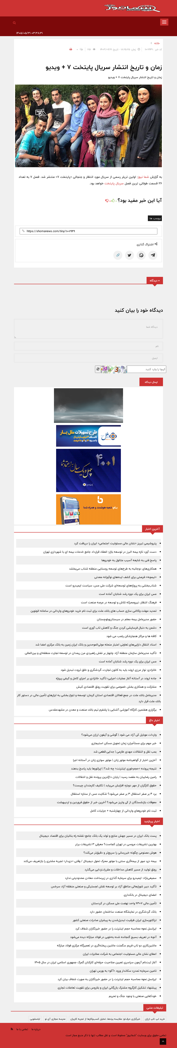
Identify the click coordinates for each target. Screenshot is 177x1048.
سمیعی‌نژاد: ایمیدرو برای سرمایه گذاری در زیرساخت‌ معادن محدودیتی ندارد (110, 878)
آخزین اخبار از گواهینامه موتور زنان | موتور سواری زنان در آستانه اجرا (114, 760)
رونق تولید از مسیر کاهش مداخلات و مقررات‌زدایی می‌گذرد (120, 869)
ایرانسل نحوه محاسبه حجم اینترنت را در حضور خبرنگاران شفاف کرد (115, 928)
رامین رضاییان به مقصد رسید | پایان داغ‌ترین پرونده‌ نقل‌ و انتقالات (116, 777)
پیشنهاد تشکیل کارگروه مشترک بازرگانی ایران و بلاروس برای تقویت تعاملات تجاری (107, 987)
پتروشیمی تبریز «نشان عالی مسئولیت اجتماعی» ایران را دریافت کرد (115, 543)
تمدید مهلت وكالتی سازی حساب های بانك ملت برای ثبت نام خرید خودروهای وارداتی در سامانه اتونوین (93, 610)
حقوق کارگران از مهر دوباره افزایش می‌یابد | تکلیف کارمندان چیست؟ (114, 785)
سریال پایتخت (114, 183)
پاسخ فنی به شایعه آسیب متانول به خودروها (128, 560)
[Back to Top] (163, 1041)
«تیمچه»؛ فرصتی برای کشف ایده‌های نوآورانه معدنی (125, 577)
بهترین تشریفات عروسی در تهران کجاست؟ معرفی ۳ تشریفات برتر (115, 844)
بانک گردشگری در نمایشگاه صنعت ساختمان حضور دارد (123, 911)
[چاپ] (70, 49)
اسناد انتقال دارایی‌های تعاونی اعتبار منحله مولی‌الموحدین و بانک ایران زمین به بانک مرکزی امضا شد (95, 644)
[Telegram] (152, 255)
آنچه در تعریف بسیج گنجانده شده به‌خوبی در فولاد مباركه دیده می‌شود (113, 937)
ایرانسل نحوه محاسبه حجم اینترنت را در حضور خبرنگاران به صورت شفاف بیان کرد (107, 979)
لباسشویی (35, 1019)
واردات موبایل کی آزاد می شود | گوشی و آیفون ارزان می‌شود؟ (118, 734)
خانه (157, 43)
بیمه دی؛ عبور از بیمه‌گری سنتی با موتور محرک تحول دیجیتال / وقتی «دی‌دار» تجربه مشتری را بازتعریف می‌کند (90, 861)
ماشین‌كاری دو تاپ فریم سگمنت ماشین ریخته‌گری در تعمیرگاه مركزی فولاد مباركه (106, 945)
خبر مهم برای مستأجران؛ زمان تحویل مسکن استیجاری (123, 743)
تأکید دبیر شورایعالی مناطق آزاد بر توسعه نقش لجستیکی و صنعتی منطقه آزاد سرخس (103, 886)
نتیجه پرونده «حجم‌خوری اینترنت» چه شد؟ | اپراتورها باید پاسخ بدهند (113, 768)
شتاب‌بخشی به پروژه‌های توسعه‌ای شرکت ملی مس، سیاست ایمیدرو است (110, 585)
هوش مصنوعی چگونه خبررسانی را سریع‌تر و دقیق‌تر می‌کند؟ (120, 852)
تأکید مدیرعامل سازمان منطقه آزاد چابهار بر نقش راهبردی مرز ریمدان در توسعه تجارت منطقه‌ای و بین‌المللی (90, 653)
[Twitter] (129, 255)
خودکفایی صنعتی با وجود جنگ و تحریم (132, 996)
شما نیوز (144, 177)
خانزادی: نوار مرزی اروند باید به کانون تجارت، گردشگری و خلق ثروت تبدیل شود (108, 669)
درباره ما (36, 1029)
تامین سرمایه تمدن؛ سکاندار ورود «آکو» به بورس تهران (123, 970)
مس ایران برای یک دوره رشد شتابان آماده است (127, 594)
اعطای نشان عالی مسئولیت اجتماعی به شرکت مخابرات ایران (119, 954)
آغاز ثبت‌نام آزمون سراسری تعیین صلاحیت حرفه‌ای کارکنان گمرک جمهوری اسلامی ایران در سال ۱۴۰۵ (95, 962)
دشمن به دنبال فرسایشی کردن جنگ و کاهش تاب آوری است (119, 627)
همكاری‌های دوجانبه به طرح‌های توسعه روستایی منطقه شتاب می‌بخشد (112, 568)
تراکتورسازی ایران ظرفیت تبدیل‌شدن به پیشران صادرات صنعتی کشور (114, 920)
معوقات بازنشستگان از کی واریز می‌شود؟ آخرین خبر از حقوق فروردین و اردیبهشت (106, 802)
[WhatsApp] (141, 255)
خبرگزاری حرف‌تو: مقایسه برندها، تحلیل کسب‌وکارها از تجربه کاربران (105, 1019)
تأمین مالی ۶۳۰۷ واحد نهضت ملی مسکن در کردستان (123, 903)
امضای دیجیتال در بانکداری (140, 894)
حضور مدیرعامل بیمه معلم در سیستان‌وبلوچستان (126, 619)
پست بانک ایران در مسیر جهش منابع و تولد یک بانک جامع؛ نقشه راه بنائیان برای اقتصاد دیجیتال (97, 835)
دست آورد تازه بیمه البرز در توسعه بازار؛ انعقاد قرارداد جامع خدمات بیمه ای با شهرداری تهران (99, 551)
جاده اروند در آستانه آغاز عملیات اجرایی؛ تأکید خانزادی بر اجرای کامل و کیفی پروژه (106, 678)
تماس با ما (22, 1029)
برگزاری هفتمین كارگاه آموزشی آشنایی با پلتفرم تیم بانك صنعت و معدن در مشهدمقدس (102, 709)
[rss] (12, 1029)
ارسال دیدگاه (151, 382)
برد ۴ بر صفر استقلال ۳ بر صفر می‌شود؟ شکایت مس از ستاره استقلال (113, 793)
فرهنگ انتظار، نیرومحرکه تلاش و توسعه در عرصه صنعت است (118, 602)
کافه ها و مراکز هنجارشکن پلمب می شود (131, 636)
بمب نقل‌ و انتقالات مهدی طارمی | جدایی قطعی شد (124, 751)
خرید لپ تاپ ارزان (155, 1019)
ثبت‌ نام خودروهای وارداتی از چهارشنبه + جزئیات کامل (123, 810)
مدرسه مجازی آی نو (55, 1019)
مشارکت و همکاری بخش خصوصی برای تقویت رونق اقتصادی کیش (116, 686)
